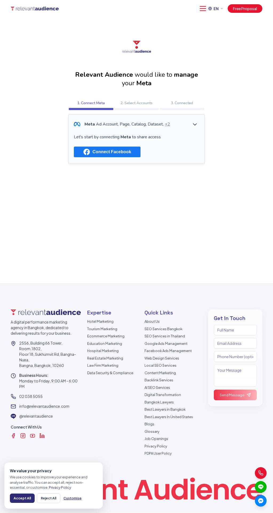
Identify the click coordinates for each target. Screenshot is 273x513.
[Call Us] (261, 473)
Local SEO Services (160, 365)
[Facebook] (13, 435)
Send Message (232, 395)
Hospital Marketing (103, 351)
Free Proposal (245, 8)
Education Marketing (104, 343)
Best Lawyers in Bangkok (165, 409)
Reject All (48, 498)
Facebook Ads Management (168, 351)
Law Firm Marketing (102, 365)
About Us (152, 321)
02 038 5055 (31, 396)
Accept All (22, 498)
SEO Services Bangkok (163, 329)
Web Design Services (161, 358)
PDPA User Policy (158, 453)
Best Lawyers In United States (168, 417)
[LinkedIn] (42, 435)
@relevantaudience (36, 416)
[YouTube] (32, 435)
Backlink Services (158, 380)
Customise (72, 498)
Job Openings (156, 439)
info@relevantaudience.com (44, 406)
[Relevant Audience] (35, 9)
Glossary (151, 431)
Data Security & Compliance (110, 373)
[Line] (261, 487)
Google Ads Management (165, 343)
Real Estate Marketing (105, 358)
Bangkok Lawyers (159, 402)
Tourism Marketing (102, 329)
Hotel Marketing (100, 321)
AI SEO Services (157, 387)
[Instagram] (23, 435)
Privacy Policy (155, 446)
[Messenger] (261, 501)
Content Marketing (160, 373)
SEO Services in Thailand (164, 336)
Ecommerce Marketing (106, 336)
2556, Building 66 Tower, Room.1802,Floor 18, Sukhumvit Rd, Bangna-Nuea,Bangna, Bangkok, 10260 (47, 354)
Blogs (149, 424)
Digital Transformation (162, 395)
